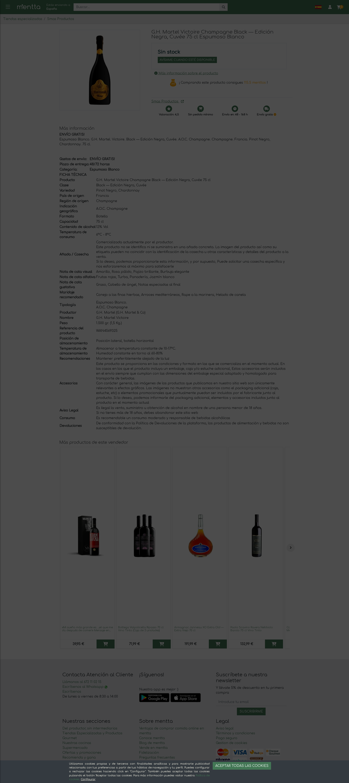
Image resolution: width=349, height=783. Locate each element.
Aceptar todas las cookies (241, 766)
